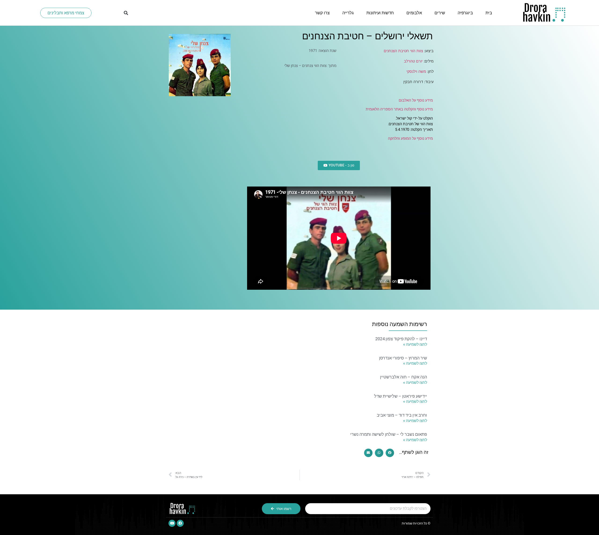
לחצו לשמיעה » (415, 344)
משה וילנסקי (416, 71)
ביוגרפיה (465, 12)
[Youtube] (171, 523)
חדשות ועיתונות (380, 12)
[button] (126, 13)
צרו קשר (322, 12)
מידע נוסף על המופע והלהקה (410, 138)
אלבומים (414, 12)
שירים (440, 12)
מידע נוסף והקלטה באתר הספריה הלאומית (399, 109)
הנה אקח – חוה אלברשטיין (403, 376)
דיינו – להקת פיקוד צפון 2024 (401, 338)
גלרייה (348, 12)
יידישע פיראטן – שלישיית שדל (400, 396)
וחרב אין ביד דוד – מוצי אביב (402, 415)
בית (489, 12)
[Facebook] (180, 523)
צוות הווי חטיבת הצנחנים (403, 50)
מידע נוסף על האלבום (416, 100)
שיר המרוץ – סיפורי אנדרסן (403, 357)
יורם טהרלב (413, 61)
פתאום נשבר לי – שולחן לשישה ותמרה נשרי (388, 434)
